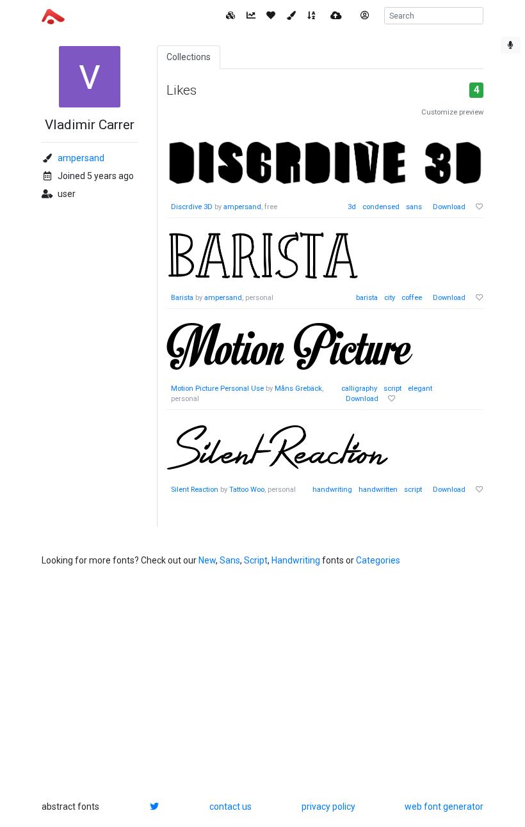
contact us (230, 806)
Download (449, 207)
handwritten (378, 489)
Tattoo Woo (246, 489)
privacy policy (328, 806)
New (207, 560)
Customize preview (452, 112)
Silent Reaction (194, 489)
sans (414, 207)
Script (256, 560)
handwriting (332, 489)
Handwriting (295, 560)
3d (352, 207)
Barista (182, 298)
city (389, 298)
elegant (420, 388)
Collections (188, 57)
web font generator (444, 806)
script (392, 388)
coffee (411, 298)
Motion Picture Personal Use (218, 388)
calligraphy (359, 388)
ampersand (81, 158)
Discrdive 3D (192, 207)
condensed (381, 207)
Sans (230, 560)
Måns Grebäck (298, 388)
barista (367, 298)
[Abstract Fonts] (53, 15)
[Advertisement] (262, 683)
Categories (378, 560)
